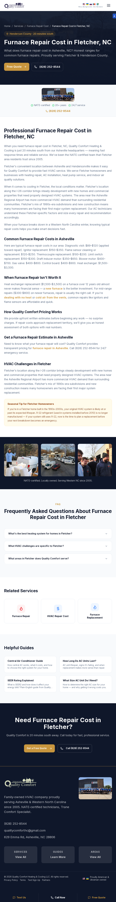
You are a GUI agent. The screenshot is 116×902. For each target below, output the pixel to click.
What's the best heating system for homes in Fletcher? (40, 533)
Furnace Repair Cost (37, 26)
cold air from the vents (51, 297)
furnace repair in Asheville (50, 348)
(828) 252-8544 (49, 66)
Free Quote (14, 66)
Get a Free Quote (37, 748)
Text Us (21, 897)
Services (18, 26)
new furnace (54, 288)
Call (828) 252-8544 (77, 748)
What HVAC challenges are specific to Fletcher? (36, 546)
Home (7, 26)
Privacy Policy (11, 880)
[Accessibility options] (114, 16)
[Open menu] (108, 5)
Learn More (58, 854)
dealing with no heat (18, 297)
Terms (23, 880)
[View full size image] (95, 788)
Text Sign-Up (34, 880)
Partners (46, 880)
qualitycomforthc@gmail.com (25, 830)
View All (20, 854)
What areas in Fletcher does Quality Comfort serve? (38, 558)
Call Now (60, 897)
